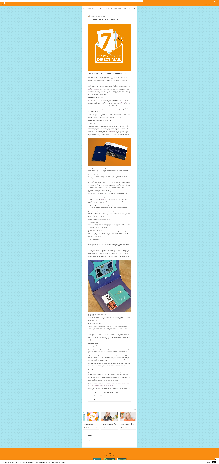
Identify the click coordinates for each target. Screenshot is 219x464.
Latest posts (106, 395)
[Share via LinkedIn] (94, 399)
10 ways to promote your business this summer (90, 423)
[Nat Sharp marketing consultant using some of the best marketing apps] (109, 416)
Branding (100, 8)
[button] (134, 8)
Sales (125, 8)
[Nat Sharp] (128, 416)
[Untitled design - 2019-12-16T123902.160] (217, 1)
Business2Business (117, 8)
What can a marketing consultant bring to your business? (127, 423)
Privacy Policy (64, 462)
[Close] (217, 462)
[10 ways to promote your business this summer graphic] (91, 416)
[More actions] (130, 16)
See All (135, 409)
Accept (214, 462)
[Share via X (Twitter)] (91, 399)
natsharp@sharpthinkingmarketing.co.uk (9, 1)
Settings (208, 462)
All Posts (84, 8)
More (129, 8)
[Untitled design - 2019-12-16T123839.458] (214, 1)
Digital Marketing (108, 8)
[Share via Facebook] (88, 399)
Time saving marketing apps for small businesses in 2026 (109, 423)
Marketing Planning (92, 8)
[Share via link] (97, 399)
